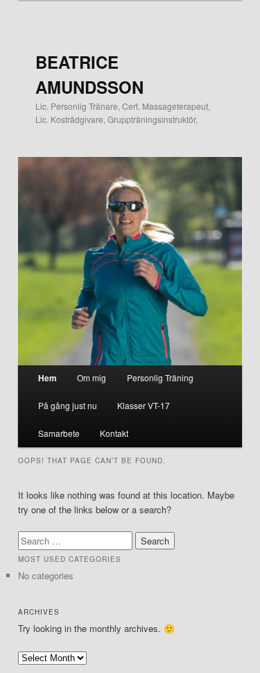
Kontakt (114, 433)
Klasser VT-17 (143, 405)
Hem (47, 378)
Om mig (91, 377)
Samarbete (59, 433)
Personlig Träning (160, 377)
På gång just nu (67, 405)
